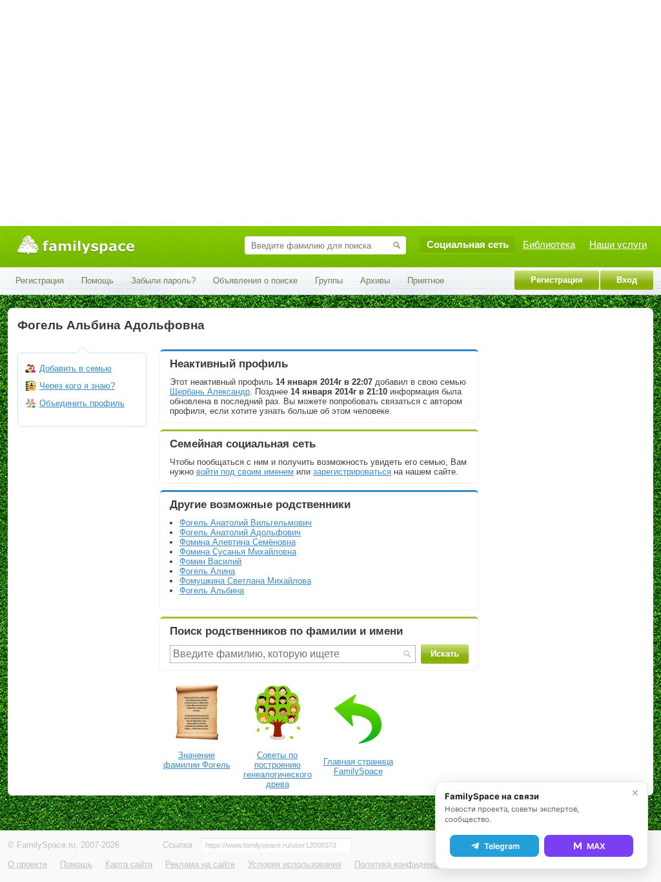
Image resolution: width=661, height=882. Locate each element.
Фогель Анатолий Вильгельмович (245, 523)
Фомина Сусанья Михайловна (237, 552)
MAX (596, 846)
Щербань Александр (210, 391)
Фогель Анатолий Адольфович (240, 532)
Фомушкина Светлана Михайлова (245, 581)
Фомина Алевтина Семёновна (237, 542)
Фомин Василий (210, 561)
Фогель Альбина (211, 590)
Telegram (502, 846)
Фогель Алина (207, 571)
